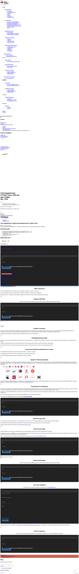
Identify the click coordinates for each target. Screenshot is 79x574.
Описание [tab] (4, 220)
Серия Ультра (9, 67)
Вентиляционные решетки (11, 56)
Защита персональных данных (6, 124)
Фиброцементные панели (9, 31)
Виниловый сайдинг (8, 9)
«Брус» (8, 14)
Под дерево (9, 11)
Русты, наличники (9, 55)
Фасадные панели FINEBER (12, 21)
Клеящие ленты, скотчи (12, 100)
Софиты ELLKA (10, 73)
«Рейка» (8, 15)
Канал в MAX (3, 283)
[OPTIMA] (4, 218)
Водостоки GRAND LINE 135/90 (13, 85)
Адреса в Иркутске (4, 286)
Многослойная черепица (12, 66)
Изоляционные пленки (11, 99)
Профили (9, 107)
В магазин (2, 123)
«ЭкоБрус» (9, 48)
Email (3, 506)
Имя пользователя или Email (6, 561)
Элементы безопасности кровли (9, 76)
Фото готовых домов (5, 284)
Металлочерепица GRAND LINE (13, 61)
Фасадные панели (8, 20)
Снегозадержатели (10, 78)
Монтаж (4, 111)
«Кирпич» (9, 40)
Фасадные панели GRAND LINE (13, 22)
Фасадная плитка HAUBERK (9, 37)
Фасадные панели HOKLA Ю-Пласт (14, 25)
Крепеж (8, 108)
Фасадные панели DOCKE (12, 23)
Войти (10, 568)
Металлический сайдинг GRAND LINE (11, 45)
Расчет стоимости (6, 248)
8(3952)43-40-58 (29, 382)
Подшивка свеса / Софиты (9, 70)
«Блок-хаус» (9, 13)
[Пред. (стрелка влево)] (0, 573)
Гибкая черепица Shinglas (9, 64)
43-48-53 (3, 280)
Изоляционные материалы (9, 97)
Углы (8, 28)
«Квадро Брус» (10, 47)
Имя (2, 257)
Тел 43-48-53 (10, 286)
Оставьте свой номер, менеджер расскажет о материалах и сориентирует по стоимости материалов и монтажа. (23, 251)
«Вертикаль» (9, 50)
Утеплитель (9, 98)
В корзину (2, 214)
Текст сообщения (5, 518)
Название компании (6, 493)
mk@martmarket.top (52, 487)
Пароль (2, 566)
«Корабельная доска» (11, 12)
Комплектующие (10, 17)
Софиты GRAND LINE (11, 72)
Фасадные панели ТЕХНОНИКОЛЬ (14, 24)
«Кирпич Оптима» (10, 41)
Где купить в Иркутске (7, 273)
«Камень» (9, 39)
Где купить (4, 112)
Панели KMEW (10, 32)
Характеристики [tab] (6, 221)
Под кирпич (9, 16)
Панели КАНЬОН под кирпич (13, 34)
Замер (14, 286)
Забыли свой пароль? (4, 570)
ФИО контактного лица (6, 497)
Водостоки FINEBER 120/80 (12, 84)
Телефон (3, 262)
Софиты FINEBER (10, 71)
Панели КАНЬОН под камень (13, 33)
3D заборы (4, 79)
